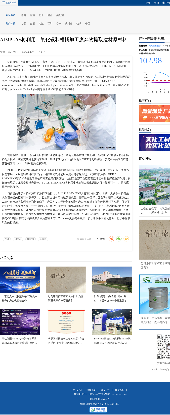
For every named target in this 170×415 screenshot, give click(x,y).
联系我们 (105, 390)
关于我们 (77, 390)
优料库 (69, 23)
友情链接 (119, 390)
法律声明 (91, 390)
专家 (58, 23)
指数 (41, 23)
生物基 (43, 239)
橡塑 (32, 15)
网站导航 (11, 2)
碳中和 (18, 239)
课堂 (49, 23)
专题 (23, 23)
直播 (32, 23)
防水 (41, 15)
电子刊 (166, 2)
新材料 (30, 239)
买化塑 (60, 15)
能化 (49, 15)
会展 (87, 23)
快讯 (78, 23)
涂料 (23, 15)
